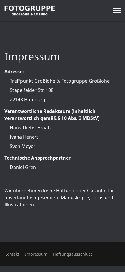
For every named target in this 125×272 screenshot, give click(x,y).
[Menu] (117, 10)
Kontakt (11, 254)
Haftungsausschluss (73, 254)
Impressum (36, 254)
